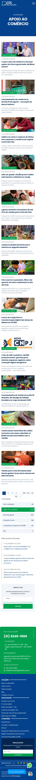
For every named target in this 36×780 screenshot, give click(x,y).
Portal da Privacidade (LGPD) (11, 737)
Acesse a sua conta (8, 701)
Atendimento (5, 722)
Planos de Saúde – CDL (9, 707)
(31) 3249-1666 (15, 636)
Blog (2, 692)
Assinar (18, 606)
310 (28, 493)
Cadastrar (18, 755)
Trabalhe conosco (7, 695)
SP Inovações (16, 776)
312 (16, 496)
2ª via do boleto (6, 704)
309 (24, 493)
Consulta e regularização (9, 725)
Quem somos (6, 686)
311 (32, 493)
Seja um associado (7, 683)
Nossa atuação (6, 689)
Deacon (4, 728)
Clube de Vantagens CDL (9, 710)
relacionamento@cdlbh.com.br (18, 670)
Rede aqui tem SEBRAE (8, 716)
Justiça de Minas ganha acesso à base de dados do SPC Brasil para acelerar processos (19, 560)
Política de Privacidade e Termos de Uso (19, 766)
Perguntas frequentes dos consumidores (15, 731)
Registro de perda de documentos (12, 734)
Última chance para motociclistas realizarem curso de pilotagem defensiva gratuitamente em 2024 (18, 574)
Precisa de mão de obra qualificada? (13, 713)
